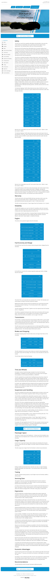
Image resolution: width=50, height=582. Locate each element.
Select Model (19, 7)
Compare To (26, 7)
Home (13, 7)
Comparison (5, 40)
